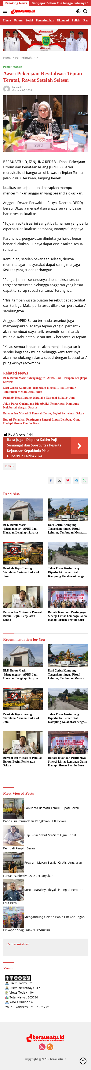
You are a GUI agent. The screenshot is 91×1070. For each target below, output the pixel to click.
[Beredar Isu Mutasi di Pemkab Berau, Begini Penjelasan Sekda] (23, 597)
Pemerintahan (12, 67)
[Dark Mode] (78, 11)
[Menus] (6, 11)
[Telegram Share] (76, 480)
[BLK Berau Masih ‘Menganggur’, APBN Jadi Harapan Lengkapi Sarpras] (23, 509)
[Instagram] (42, 1047)
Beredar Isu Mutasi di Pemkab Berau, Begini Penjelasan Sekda (43, 413)
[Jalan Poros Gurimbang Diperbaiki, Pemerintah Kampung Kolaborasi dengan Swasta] (68, 553)
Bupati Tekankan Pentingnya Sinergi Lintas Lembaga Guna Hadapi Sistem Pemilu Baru (41, 421)
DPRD (9, 466)
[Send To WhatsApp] (84, 480)
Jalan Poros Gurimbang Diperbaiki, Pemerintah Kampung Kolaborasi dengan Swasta (41, 405)
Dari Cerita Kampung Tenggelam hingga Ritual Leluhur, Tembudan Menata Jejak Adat (39, 389)
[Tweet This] (59, 480)
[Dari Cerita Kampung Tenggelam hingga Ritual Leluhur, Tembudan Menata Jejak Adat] (68, 509)
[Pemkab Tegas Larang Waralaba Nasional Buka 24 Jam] (23, 553)
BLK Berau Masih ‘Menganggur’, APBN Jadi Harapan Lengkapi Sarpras (45, 379)
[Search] (85, 11)
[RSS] (50, 1047)
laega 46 (17, 87)
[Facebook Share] (51, 480)
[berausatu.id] (23, 11)
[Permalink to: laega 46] (6, 89)
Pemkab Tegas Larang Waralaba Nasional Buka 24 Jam (39, 397)
